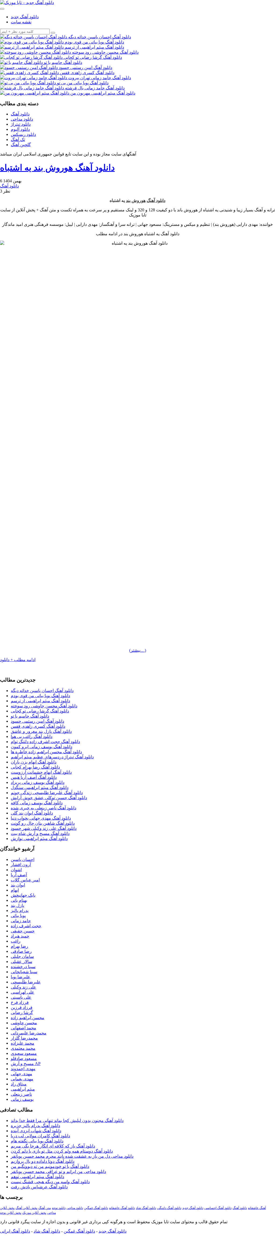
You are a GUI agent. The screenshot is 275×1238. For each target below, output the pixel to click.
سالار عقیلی (21, 961)
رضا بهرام (19, 946)
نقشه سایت (21, 22)
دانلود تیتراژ (21, 124)
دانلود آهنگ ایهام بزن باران (33, 762)
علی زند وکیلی (23, 987)
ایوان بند (18, 885)
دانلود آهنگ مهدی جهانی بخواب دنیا (41, 818)
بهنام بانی (19, 900)
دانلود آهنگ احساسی (217, 1208)
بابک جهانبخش (23, 895)
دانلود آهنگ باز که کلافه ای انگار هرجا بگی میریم (53, 1146)
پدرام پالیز (19, 910)
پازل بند (17, 905)
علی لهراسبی (22, 992)
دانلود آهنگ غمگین (96, 1208)
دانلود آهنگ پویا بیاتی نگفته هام (37, 1141)
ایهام (15, 890)
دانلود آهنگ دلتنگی (169, 1208)
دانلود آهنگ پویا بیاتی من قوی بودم (40, 695)
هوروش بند (136, 200)
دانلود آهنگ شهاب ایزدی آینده (36, 1130)
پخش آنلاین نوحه (10, 1213)
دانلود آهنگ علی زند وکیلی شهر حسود (44, 828)
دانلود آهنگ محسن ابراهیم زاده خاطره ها (46, 752)
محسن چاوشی (24, 1022)
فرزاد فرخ (20, 1002)
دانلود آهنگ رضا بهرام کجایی (35, 767)
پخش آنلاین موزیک (34, 1213)
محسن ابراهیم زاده (27, 1017)
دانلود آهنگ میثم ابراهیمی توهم (37, 1176)
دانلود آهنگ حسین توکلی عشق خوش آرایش (49, 797)
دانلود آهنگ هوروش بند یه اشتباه (57, 167)
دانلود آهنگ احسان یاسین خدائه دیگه (42, 690)
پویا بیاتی (18, 915)
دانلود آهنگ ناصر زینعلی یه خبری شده (43, 808)
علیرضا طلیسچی (26, 982)
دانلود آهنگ (20, 114)
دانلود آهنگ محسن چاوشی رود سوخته (44, 706)
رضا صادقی (21, 951)
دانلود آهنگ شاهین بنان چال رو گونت (43, 823)
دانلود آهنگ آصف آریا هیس (34, 777)
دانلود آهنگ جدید (25, 17)
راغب (15, 941)
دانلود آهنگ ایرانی (15, 1231)
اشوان (16, 869)
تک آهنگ (18, 139)
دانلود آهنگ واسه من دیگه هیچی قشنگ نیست (50, 1181)
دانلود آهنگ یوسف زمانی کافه (37, 803)
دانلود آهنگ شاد (146, 1208)
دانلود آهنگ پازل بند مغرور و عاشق (41, 731)
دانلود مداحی (22, 119)
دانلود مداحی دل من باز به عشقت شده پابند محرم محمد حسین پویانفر (72, 1156)
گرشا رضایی (22, 1012)
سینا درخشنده (23, 966)
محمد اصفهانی (23, 1028)
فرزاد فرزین (21, 1007)
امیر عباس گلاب (25, 880)
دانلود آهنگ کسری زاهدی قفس (38, 726)
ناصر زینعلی (21, 1094)
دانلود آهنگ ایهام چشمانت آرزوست (41, 772)
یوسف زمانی (22, 1099)
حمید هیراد (20, 936)
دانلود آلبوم (20, 129)
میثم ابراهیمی (23, 1089)
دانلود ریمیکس (23, 134)
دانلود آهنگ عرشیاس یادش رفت (39, 1187)
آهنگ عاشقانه (257, 1208)
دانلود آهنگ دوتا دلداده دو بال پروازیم (42, 1161)
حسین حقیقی (23, 931)
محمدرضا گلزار (24, 1038)
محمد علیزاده (22, 1043)
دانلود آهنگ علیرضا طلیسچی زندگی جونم (47, 792)
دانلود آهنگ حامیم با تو (30, 716)
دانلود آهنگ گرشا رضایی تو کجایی (40, 711)
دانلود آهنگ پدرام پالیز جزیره (35, 1125)
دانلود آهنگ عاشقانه (122, 1208)
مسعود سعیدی (24, 1053)
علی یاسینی (21, 997)
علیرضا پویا (20, 977)
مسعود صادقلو (24, 1058)
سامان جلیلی (22, 956)
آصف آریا (19, 875)
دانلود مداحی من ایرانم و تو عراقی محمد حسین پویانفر (58, 1171)
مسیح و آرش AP (26, 1063)
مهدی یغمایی (22, 1079)
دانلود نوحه (59, 1208)
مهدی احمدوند (23, 1068)
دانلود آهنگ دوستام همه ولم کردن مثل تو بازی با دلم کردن (62, 1151)
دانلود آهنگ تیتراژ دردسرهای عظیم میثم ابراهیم (52, 757)
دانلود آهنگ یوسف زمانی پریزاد (37, 782)
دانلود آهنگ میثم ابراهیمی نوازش (39, 838)
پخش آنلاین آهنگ (26, 1208)
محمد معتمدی (23, 1048)
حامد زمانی (21, 920)
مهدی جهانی (21, 1074)
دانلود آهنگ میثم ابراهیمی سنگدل (39, 787)
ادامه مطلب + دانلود (17, 659)
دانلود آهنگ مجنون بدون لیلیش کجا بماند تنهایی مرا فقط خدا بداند (67, 1120)
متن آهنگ (44, 1208)
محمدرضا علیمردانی (28, 1033)
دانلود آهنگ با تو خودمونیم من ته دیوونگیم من (50, 1166)
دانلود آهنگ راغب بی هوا (31, 736)
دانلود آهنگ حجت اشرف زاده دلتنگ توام (45, 741)
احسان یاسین (22, 859)
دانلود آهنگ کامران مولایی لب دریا (40, 1136)
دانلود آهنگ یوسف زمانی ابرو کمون (41, 746)
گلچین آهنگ (21, 144)
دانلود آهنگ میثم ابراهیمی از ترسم (40, 700)
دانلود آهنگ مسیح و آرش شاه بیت (40, 833)
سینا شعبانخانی (24, 971)
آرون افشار (21, 864)
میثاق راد (19, 1084)
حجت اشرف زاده (26, 926)
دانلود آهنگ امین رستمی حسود (37, 721)
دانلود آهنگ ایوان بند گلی (32, 813)
